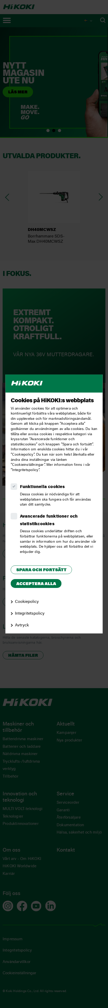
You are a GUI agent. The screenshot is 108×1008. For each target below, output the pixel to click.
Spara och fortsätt (41, 570)
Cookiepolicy (27, 602)
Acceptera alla (36, 584)
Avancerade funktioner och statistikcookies (49, 520)
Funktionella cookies (42, 487)
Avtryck (22, 625)
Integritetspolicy (30, 613)
